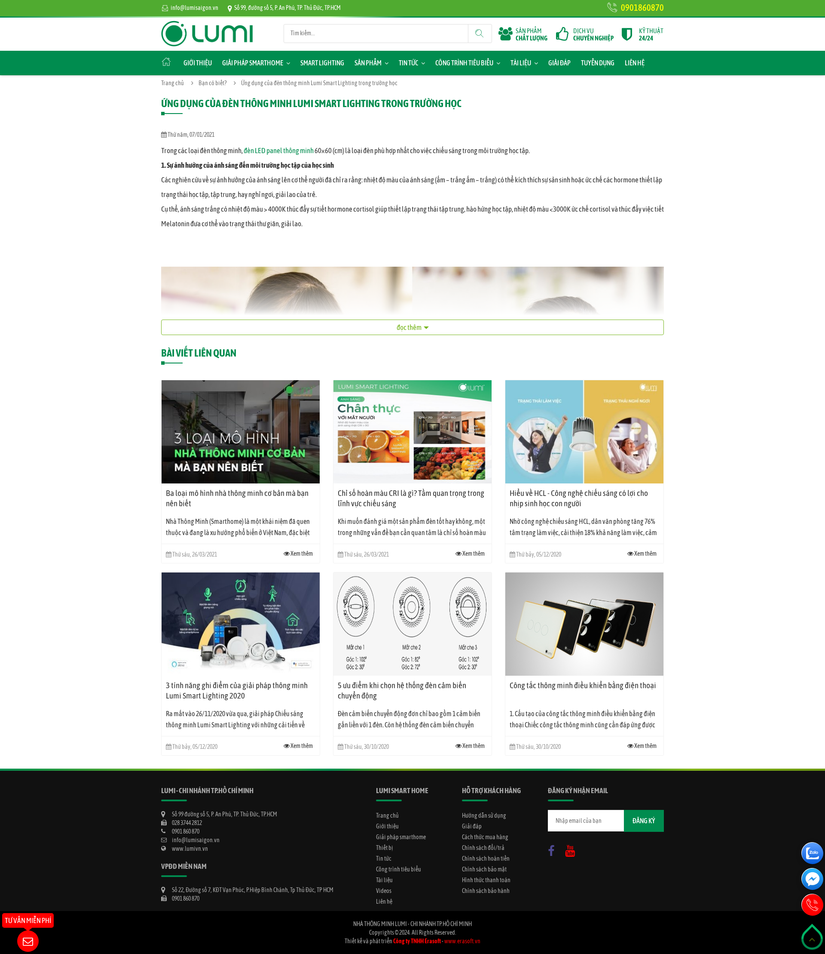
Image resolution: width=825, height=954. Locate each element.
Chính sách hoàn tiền (486, 858)
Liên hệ (635, 63)
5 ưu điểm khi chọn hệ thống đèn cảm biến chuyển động (402, 690)
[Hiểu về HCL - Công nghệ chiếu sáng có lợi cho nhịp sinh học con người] (584, 431)
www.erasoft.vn (462, 941)
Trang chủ (172, 83)
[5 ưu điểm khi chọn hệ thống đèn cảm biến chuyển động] (412, 624)
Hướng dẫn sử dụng (484, 815)
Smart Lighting (322, 63)
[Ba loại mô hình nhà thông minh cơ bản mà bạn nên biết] (241, 431)
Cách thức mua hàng (485, 837)
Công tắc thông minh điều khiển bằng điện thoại (583, 685)
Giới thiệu (197, 63)
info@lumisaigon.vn (194, 7)
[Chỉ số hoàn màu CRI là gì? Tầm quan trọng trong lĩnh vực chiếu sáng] (412, 431)
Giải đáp (559, 63)
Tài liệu (520, 63)
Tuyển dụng (597, 63)
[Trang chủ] (207, 25)
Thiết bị (384, 847)
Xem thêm (301, 553)
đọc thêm (409, 327)
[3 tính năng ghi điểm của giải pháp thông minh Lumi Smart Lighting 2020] (241, 624)
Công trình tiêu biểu (464, 63)
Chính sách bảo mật (484, 869)
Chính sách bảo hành (486, 890)
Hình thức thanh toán (486, 880)
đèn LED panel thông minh (279, 150)
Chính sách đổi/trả (483, 847)
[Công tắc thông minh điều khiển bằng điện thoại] (584, 624)
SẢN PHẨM (531, 34)
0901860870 (642, 7)
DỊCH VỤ (593, 34)
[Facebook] (553, 849)
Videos (383, 890)
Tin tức (408, 63)
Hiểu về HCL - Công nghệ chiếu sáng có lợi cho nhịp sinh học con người (579, 498)
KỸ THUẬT (651, 34)
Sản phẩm (368, 63)
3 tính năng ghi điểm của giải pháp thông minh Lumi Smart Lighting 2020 (237, 690)
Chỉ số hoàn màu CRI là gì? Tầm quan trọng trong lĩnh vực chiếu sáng (411, 498)
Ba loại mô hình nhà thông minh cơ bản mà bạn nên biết (237, 498)
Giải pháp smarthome (252, 63)
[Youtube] (572, 849)
